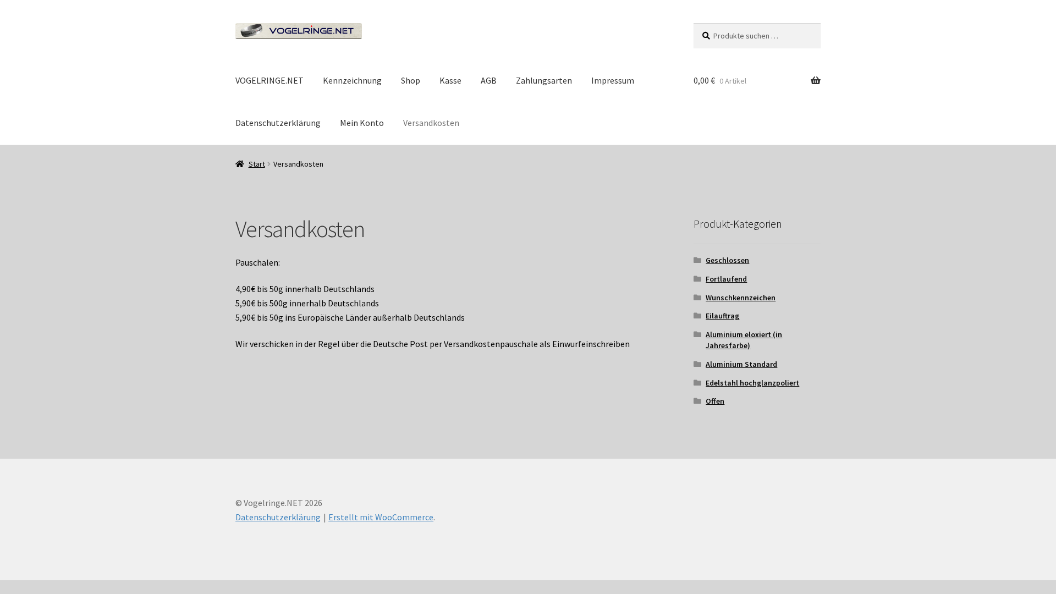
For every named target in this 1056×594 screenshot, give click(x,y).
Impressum (612, 80)
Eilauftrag (722, 316)
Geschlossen (727, 260)
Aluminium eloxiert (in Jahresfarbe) (744, 339)
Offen (715, 401)
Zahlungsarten (544, 80)
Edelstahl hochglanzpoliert (752, 383)
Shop (410, 80)
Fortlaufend (726, 279)
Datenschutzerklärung (278, 122)
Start (257, 164)
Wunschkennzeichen (741, 297)
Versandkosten (431, 122)
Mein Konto (362, 122)
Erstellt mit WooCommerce (380, 517)
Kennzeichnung (352, 80)
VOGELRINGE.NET (269, 80)
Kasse (450, 80)
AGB (489, 80)
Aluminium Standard (741, 364)
